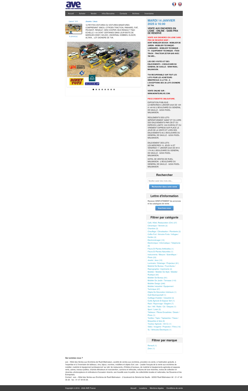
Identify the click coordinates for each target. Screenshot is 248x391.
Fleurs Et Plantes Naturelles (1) (160, 251)
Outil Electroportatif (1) (157, 295)
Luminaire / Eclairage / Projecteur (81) (163, 263)
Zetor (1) (151, 348)
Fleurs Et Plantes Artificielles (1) (161, 248)
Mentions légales (157, 388)
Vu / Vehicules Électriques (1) (159, 329)
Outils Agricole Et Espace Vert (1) (161, 300)
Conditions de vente (174, 388)
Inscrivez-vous (164, 208)
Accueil (71, 13)
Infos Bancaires (108, 13)
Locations (143, 388)
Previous (64, 63)
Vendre (93, 13)
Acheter (82, 13)
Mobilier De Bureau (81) (157, 277)
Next (143, 63)
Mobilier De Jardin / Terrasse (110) (162, 280)
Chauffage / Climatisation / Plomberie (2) (164, 231)
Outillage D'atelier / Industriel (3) (161, 298)
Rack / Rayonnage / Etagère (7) (161, 303)
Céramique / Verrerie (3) (158, 225)
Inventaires (149, 13)
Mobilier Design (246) (156, 283)
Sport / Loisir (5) (154, 309)
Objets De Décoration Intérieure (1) (162, 292)
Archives (135, 13)
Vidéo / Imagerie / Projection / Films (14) (164, 326)
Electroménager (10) (156, 240)
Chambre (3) (153, 228)
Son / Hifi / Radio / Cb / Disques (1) (162, 306)
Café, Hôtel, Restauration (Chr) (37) (162, 222)
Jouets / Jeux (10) (155, 260)
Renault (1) (152, 345)
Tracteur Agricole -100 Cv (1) (159, 323)
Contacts (123, 13)
